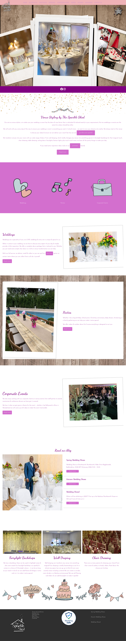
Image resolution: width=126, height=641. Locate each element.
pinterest (75, 145)
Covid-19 (34, 618)
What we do (43, 2)
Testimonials (35, 614)
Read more (62, 152)
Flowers (80, 2)
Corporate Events (63, 2)
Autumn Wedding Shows (76, 479)
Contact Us (98, 2)
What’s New (35, 617)
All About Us (33, 2)
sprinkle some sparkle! (86, 132)
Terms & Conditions (38, 612)
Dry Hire (34, 615)
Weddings (52, 2)
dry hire (49, 253)
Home (25, 2)
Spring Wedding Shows (75, 460)
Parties (73, 2)
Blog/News (88, 2)
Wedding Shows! (73, 492)
